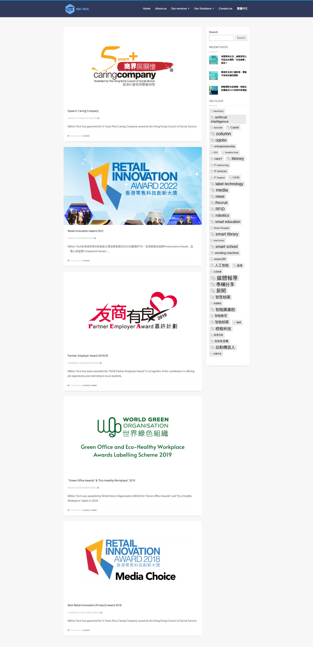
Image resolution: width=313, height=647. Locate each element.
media (222, 190)
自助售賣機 (221, 341)
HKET (218, 159)
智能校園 (222, 322)
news (220, 196)
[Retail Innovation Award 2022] (133, 186)
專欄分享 (225, 284)
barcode (218, 127)
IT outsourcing (221, 165)
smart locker (219, 240)
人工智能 (222, 265)
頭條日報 (217, 354)
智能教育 (221, 315)
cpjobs (221, 140)
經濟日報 (218, 335)
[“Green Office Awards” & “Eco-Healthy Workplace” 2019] (133, 435)
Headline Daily (231, 152)
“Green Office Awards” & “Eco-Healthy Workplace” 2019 (101, 480)
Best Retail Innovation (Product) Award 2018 (94, 605)
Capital (235, 127)
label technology (229, 184)
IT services (220, 171)
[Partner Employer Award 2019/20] (133, 311)
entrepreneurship (224, 146)
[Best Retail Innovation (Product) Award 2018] (133, 560)
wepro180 (220, 259)
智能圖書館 (225, 309)
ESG (216, 152)
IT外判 (236, 177)
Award (86, 136)
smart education (227, 222)
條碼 (239, 322)
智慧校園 (222, 297)
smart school (227, 246)
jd (98, 118)
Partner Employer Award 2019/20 (88, 355)
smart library (227, 234)
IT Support (219, 177)
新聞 (221, 290)
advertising (218, 111)
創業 (240, 265)
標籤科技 (223, 329)
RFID (220, 209)
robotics (222, 215)
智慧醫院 (217, 303)
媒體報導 (227, 278)
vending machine (227, 253)
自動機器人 (225, 347)
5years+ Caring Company (83, 111)
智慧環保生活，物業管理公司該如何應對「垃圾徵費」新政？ (234, 59)
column (223, 133)
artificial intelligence (220, 119)
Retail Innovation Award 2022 (85, 231)
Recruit (221, 203)
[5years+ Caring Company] (133, 66)
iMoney (238, 159)
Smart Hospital (221, 228)
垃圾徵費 (217, 272)
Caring (93, 385)
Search (213, 32)
